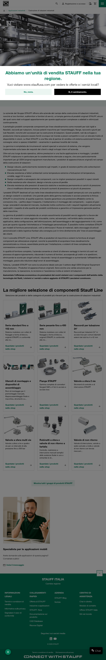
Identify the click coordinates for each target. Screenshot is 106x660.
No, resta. (28, 92)
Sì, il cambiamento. (77, 92)
